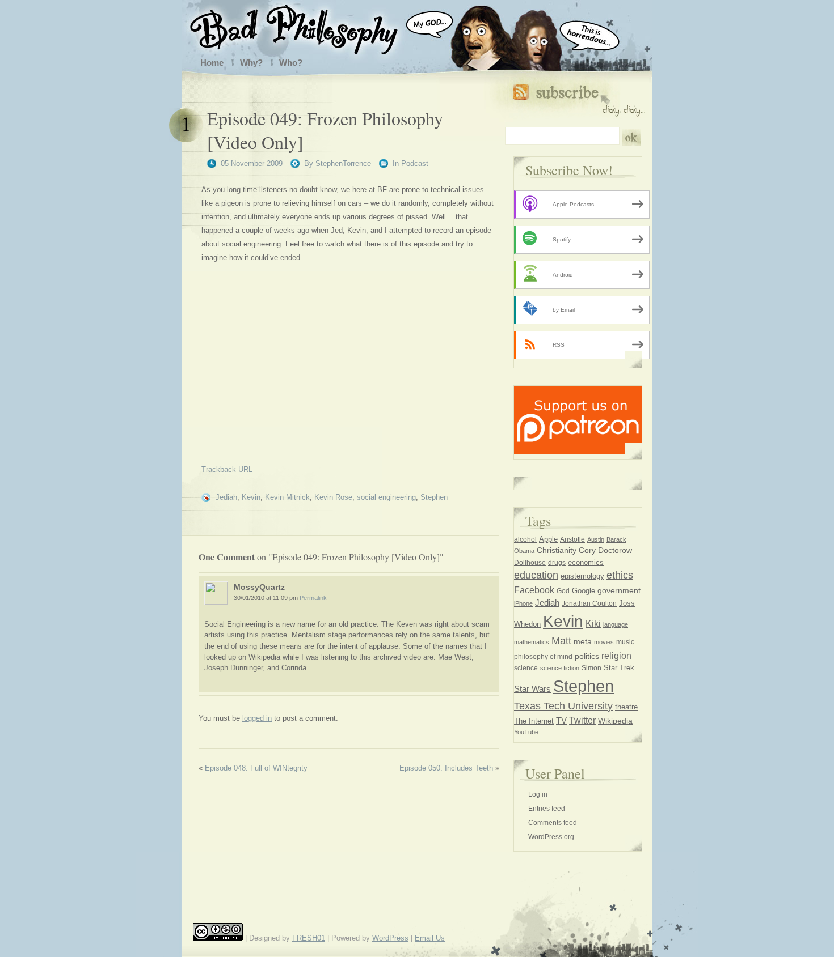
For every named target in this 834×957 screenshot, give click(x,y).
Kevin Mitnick (287, 497)
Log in (537, 794)
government (619, 590)
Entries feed (546, 809)
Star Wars (532, 689)
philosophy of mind (543, 657)
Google (583, 591)
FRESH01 (308, 938)
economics (586, 562)
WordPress (390, 938)
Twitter (582, 720)
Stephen (434, 497)
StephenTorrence (343, 163)
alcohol (525, 539)
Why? (251, 62)
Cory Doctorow (605, 550)
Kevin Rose (333, 497)
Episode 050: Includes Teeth (446, 768)
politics (587, 656)
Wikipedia (615, 721)
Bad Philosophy (305, 27)
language (615, 624)
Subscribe (579, 97)
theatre (626, 707)
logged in (257, 718)
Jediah (226, 497)
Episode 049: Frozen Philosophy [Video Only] (325, 130)
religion (616, 655)
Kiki (593, 623)
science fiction (559, 668)
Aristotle (572, 539)
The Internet (534, 721)
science (526, 668)
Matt (561, 640)
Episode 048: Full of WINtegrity (256, 768)
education (536, 575)
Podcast (414, 163)
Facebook (534, 590)
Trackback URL (226, 469)
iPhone (523, 603)
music (625, 642)
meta (583, 641)
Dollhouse (530, 563)
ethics (619, 575)
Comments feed (552, 823)
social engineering (386, 497)
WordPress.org (551, 837)
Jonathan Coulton (589, 603)
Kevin (251, 497)
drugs (557, 563)
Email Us (430, 938)
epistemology (582, 576)
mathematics (531, 642)
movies (604, 642)
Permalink (313, 597)
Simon (591, 668)
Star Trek (619, 667)
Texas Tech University (563, 706)
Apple (548, 539)
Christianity (556, 550)
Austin (595, 539)
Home (212, 62)
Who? (290, 62)
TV (561, 720)
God (563, 591)
